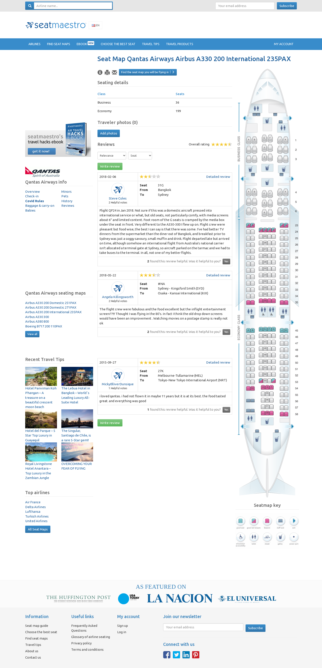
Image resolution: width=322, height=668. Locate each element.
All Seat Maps (38, 529)
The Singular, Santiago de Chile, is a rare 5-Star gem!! (76, 435)
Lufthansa (32, 511)
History (66, 201)
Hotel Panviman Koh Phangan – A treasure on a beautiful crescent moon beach (41, 397)
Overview (32, 191)
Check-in (32, 196)
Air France (33, 502)
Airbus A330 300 (37, 317)
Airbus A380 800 (37, 321)
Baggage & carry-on (39, 205)
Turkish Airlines (37, 516)
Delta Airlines (35, 507)
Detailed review (218, 176)
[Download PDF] (107, 72)
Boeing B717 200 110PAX (43, 326)
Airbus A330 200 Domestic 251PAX (50, 303)
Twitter (176, 654)
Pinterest (195, 654)
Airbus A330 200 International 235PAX (53, 312)
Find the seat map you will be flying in (145, 72)
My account (284, 44)
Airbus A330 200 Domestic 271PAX (50, 307)
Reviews (67, 205)
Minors (66, 191)
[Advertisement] (217, 25)
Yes (226, 261)
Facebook (166, 654)
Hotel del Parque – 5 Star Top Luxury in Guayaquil (40, 435)
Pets (64, 196)
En (97, 25)
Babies (30, 210)
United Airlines (36, 521)
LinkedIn (186, 654)
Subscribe (287, 6)
